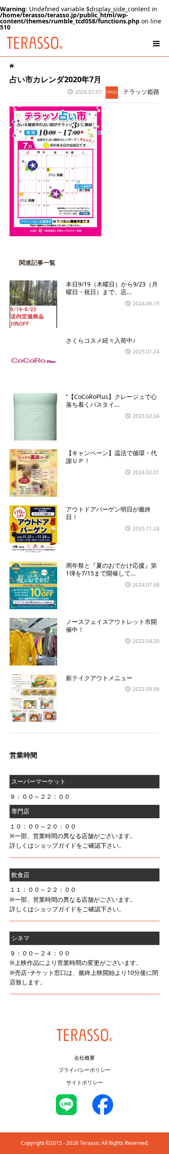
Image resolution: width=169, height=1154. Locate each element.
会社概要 (84, 1057)
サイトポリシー (84, 1082)
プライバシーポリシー (84, 1070)
